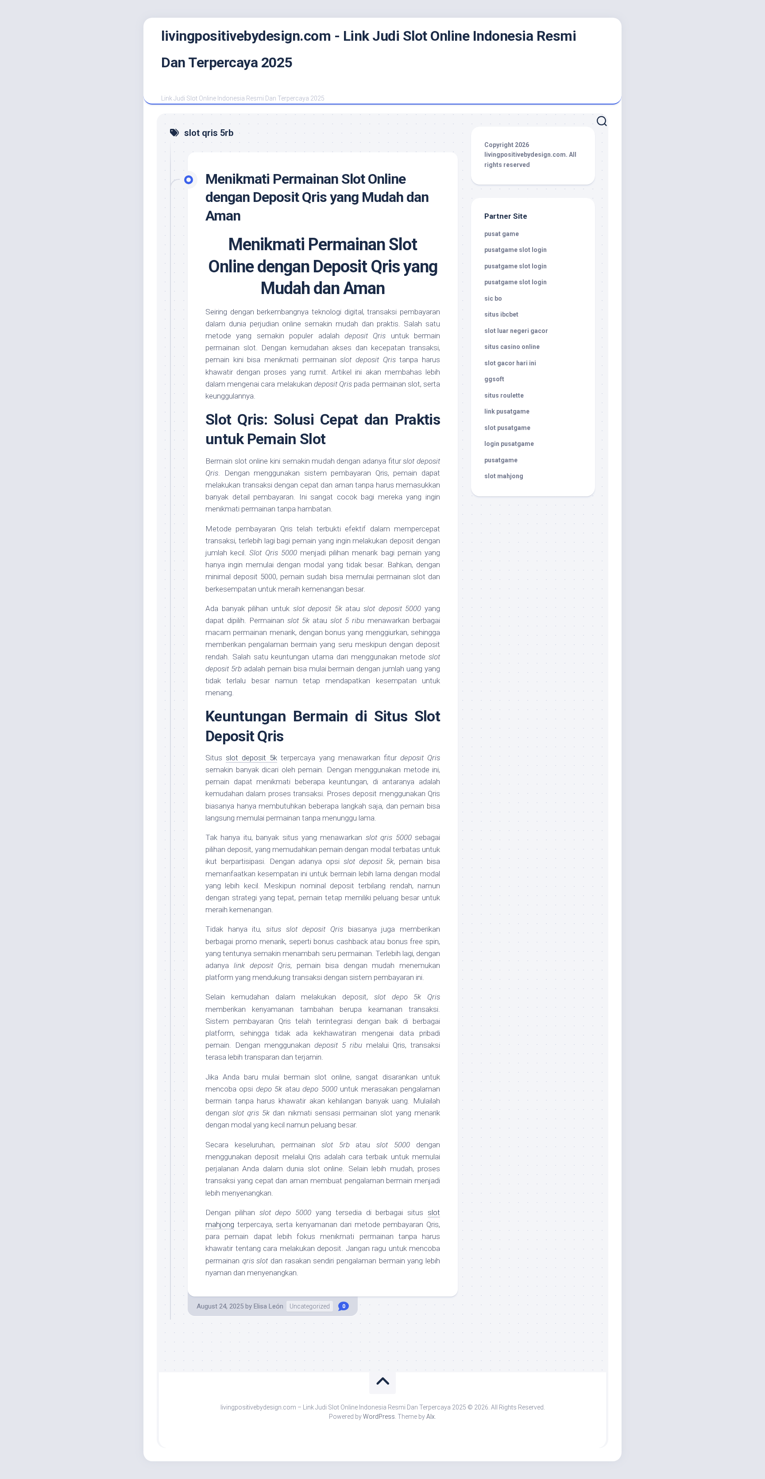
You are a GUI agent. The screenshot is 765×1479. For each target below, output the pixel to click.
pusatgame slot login (515, 249)
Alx (430, 1416)
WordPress (379, 1416)
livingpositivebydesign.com (525, 154)
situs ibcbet (501, 314)
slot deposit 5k (251, 757)
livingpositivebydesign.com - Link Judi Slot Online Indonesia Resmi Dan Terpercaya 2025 (368, 49)
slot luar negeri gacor (516, 330)
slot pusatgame (507, 427)
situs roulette (504, 395)
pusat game (501, 233)
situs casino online (512, 346)
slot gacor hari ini (510, 363)
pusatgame (501, 460)
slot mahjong (503, 476)
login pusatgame (509, 443)
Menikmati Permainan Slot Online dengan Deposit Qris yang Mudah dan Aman (317, 197)
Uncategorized (310, 1306)
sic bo (493, 298)
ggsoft (494, 379)
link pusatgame (506, 411)
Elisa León (268, 1306)
